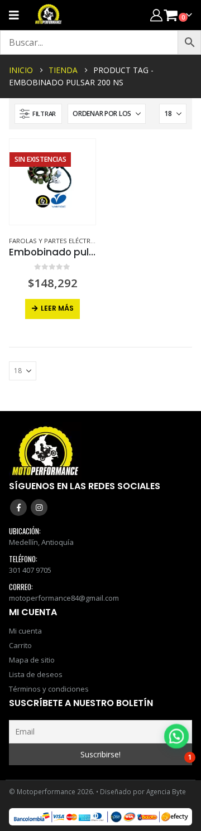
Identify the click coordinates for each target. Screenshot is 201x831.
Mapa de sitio (32, 660)
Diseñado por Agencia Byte (143, 791)
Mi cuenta (25, 631)
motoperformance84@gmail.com (64, 598)
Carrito (20, 645)
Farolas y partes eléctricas (56, 240)
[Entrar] (156, 14)
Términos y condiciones (49, 689)
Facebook (18, 507)
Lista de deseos (36, 674)
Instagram (39, 507)
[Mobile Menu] (17, 15)
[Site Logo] (48, 15)
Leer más (57, 308)
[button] (38, 114)
